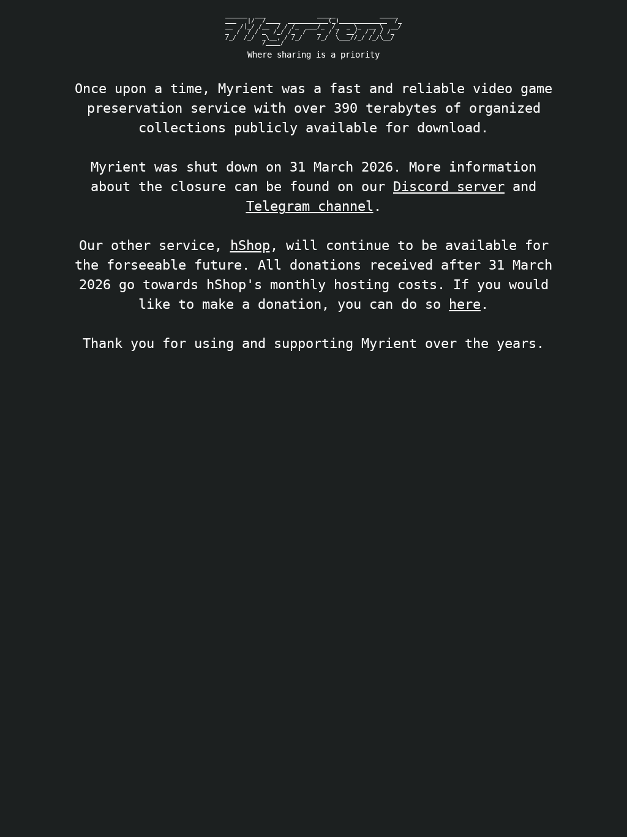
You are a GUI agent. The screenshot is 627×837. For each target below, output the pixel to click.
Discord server (449, 186)
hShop (250, 245)
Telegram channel (310, 206)
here (465, 304)
